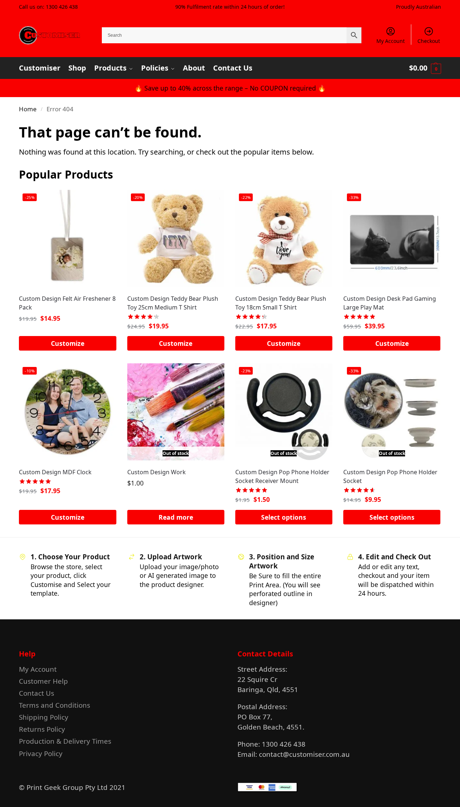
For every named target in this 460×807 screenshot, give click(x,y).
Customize (67, 343)
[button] (425, 68)
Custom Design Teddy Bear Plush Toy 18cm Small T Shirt (280, 303)
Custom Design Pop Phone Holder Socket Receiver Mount (282, 476)
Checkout (428, 40)
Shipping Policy (43, 717)
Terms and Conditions (54, 705)
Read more (176, 517)
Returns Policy (42, 729)
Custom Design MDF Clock (55, 472)
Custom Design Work (156, 472)
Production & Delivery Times (65, 741)
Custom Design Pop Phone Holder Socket (390, 476)
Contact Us (36, 693)
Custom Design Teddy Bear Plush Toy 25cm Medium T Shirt (172, 303)
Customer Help (43, 681)
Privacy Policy (41, 753)
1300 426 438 (62, 6)
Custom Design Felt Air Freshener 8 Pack (67, 303)
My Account (390, 40)
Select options (283, 517)
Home (28, 109)
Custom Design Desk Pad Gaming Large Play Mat (389, 303)
